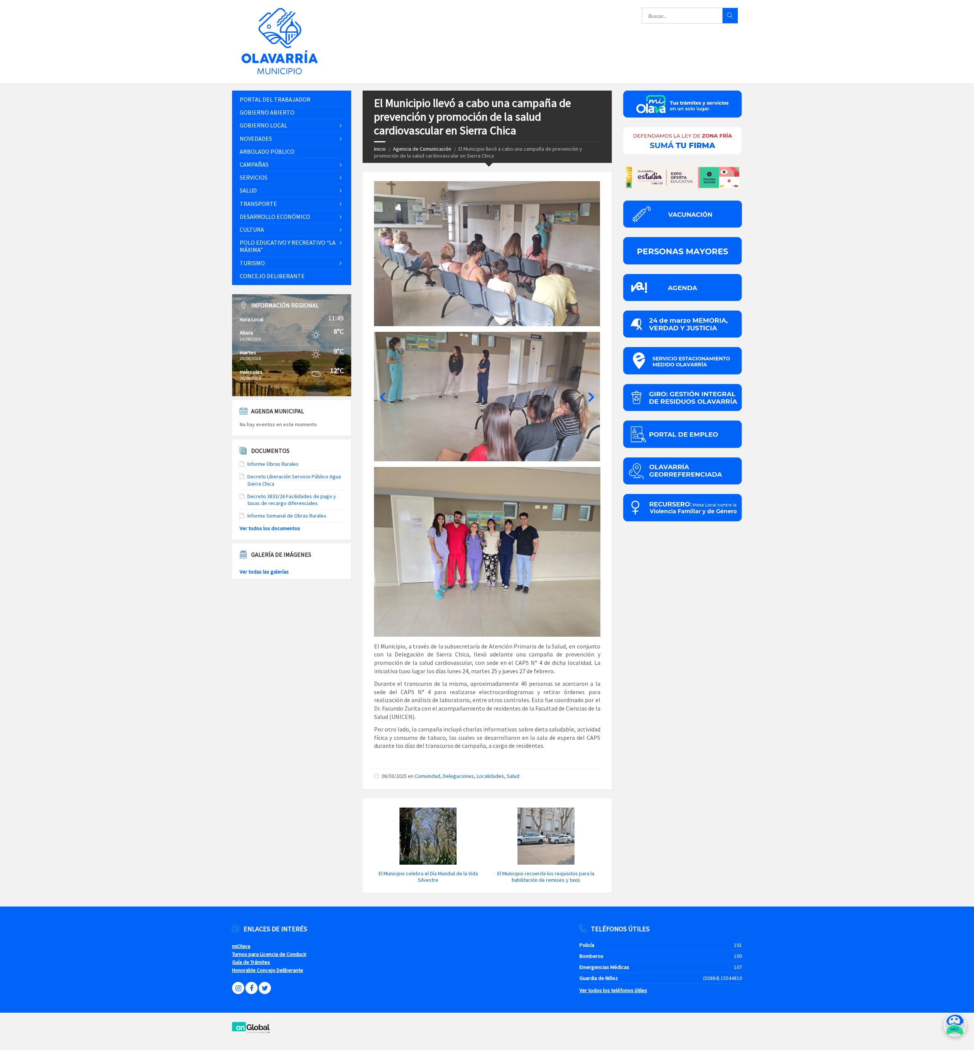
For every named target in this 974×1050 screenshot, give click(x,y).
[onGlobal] (251, 1031)
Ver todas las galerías (264, 571)
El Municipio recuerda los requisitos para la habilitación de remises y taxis (545, 876)
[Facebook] (251, 988)
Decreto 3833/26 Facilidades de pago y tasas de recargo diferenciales (291, 500)
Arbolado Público (267, 151)
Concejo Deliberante (272, 276)
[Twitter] (265, 988)
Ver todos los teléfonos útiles (613, 990)
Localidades (490, 776)
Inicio (380, 148)
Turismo (252, 263)
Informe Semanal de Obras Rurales (286, 515)
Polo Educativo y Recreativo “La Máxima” (288, 246)
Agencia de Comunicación (422, 148)
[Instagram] (238, 988)
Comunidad (427, 776)
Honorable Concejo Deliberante (267, 970)
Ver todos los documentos (270, 528)
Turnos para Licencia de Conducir (269, 954)
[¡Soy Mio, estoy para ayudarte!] (955, 1028)
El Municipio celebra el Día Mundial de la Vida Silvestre (428, 876)
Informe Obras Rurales (273, 463)
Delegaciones (458, 776)
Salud (513, 776)
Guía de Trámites (251, 962)
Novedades (256, 138)
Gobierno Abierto (267, 112)
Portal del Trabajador (275, 99)
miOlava (241, 946)
